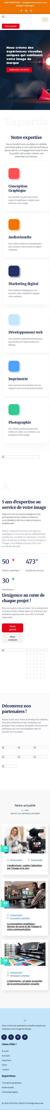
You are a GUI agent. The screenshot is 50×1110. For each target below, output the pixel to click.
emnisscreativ (16, 860)
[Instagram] (31, 10)
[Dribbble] (18, 1037)
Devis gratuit (12, 628)
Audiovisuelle (36, 860)
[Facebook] (21, 10)
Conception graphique (20, 918)
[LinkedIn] (26, 10)
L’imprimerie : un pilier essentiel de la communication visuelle (24, 982)
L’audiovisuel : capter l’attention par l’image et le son (24, 867)
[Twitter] (11, 1037)
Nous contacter (12, 638)
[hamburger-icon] (45, 19)
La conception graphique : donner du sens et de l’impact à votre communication (24, 926)
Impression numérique (19, 976)
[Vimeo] (25, 1037)
